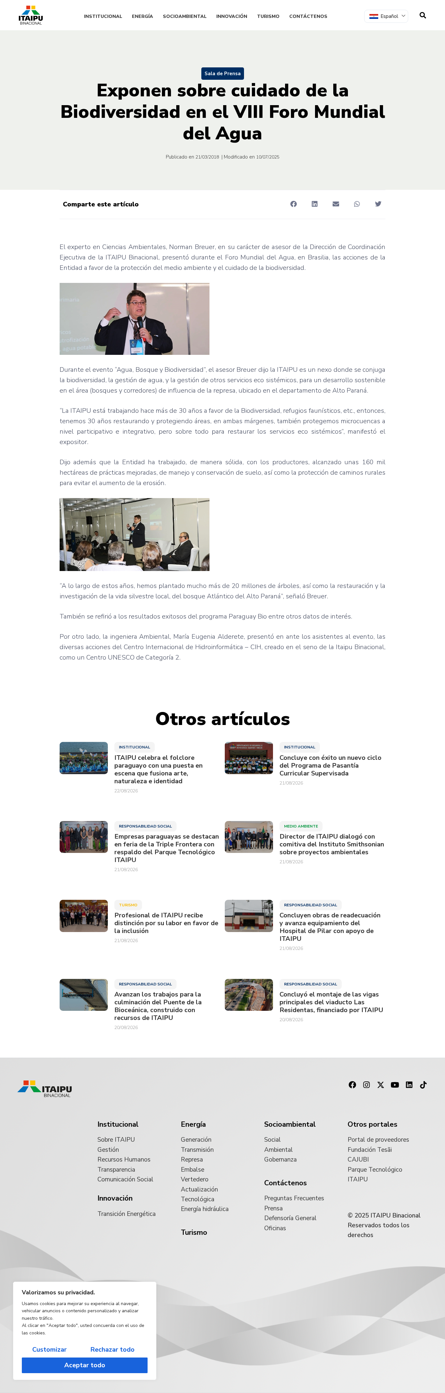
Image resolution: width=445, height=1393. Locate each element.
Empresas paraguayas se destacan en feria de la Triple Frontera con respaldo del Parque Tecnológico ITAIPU (166, 848)
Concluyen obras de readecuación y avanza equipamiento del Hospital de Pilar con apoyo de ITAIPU (330, 927)
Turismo (268, 16)
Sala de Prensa (223, 73)
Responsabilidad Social (145, 826)
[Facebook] (352, 1085)
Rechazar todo (112, 1349)
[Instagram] (366, 1085)
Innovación (231, 16)
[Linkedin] (409, 1085)
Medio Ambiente (301, 826)
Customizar (49, 1349)
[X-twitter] (380, 1085)
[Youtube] (394, 1085)
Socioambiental (185, 16)
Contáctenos (308, 16)
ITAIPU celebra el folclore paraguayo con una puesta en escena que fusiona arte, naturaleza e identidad (158, 769)
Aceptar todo (84, 1365)
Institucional (103, 16)
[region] (84, 1331)
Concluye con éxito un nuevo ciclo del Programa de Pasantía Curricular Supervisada (330, 765)
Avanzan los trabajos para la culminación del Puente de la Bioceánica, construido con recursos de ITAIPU (158, 1006)
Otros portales (372, 1124)
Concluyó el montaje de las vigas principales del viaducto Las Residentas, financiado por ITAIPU (331, 1002)
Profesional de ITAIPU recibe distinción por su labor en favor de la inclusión (166, 923)
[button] (293, 204)
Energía (142, 16)
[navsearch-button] (422, 15)
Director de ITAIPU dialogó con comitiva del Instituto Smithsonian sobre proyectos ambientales (332, 844)
